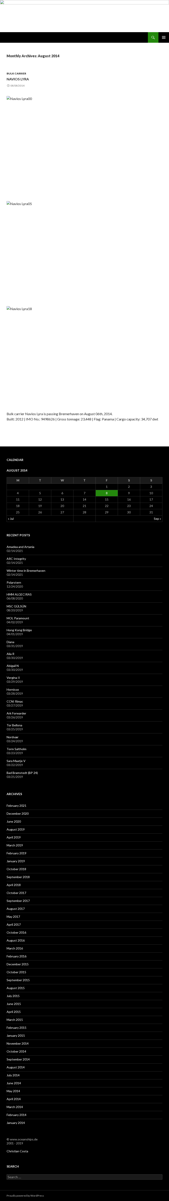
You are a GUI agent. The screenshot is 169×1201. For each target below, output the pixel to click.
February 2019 (16, 853)
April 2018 (14, 885)
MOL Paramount (18, 618)
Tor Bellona (14, 725)
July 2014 (13, 1075)
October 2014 (16, 1051)
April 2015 (14, 1012)
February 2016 (16, 956)
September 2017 (18, 901)
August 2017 (16, 908)
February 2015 (16, 1027)
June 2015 (14, 1004)
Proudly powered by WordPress (25, 1195)
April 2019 (14, 837)
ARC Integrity (16, 559)
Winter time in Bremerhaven (26, 570)
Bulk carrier (16, 73)
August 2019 (16, 829)
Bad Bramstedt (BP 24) (22, 773)
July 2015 (13, 996)
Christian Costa (17, 1151)
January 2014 (16, 1123)
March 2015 (15, 1019)
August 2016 (16, 940)
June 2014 (14, 1083)
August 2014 (16, 1067)
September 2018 (18, 877)
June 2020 (14, 821)
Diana (10, 642)
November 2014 (18, 1043)
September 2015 (18, 980)
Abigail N (13, 666)
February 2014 (16, 1115)
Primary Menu (163, 37)
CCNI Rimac (15, 701)
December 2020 (18, 813)
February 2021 (16, 805)
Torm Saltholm (16, 749)
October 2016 (16, 932)
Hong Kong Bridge (19, 630)
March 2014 (15, 1107)
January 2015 (16, 1035)
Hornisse (13, 689)
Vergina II (13, 677)
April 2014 (14, 1099)
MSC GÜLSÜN (16, 606)
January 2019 (16, 861)
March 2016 (15, 948)
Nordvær (12, 737)
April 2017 (14, 924)
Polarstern (14, 582)
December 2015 (18, 964)
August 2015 (16, 988)
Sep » (157, 518)
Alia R (10, 654)
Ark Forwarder (16, 713)
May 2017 (13, 916)
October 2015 (16, 972)
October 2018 (16, 869)
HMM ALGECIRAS (19, 594)
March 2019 (15, 845)
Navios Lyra (18, 79)
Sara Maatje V (16, 761)
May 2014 (13, 1091)
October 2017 (16, 893)
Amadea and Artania (20, 547)
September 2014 (18, 1059)
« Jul (11, 518)
